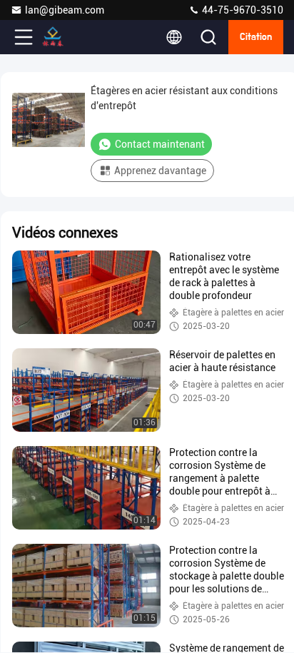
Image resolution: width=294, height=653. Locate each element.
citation (256, 37)
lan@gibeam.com (64, 10)
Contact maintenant (160, 144)
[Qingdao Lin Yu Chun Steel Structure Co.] (70, 37)
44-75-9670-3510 (241, 10)
